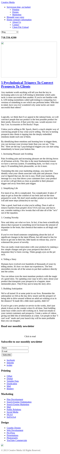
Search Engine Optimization (19, 402)
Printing (15, 9)
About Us (16, 22)
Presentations (12, 435)
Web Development (15, 430)
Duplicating (12, 383)
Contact (15, 24)
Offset (9, 376)
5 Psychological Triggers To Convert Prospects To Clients (27, 84)
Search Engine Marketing (18, 404)
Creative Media (8, 2)
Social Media (12, 412)
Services (19, 7)
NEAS (10, 414)
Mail (9, 386)
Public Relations (14, 409)
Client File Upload (20, 27)
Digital (10, 378)
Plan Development (15, 399)
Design (15, 12)
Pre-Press (11, 433)
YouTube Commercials (17, 440)
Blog (15, 17)
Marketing (16, 14)
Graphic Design (14, 428)
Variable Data (13, 381)
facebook (11, 360)
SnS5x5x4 (11, 417)
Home (19, 19)
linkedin (10, 362)
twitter (9, 365)
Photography (12, 438)
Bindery (10, 388)
